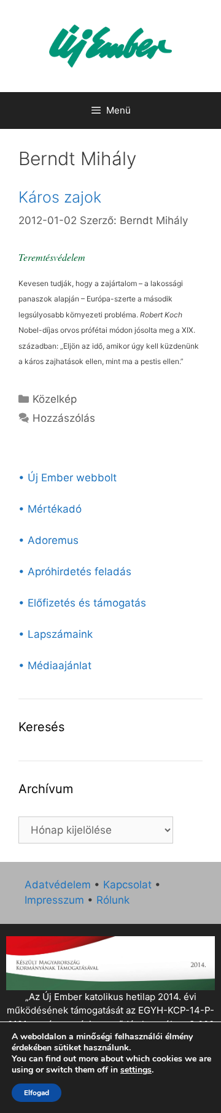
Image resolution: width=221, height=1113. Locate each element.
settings (136, 1070)
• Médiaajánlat (54, 665)
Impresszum (54, 900)
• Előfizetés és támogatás (82, 603)
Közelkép (55, 399)
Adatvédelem (58, 884)
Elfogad (36, 1093)
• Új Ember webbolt (67, 477)
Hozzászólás (64, 418)
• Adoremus (48, 540)
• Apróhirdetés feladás (74, 571)
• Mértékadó (50, 509)
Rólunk (113, 900)
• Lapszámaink (55, 634)
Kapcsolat (127, 884)
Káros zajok (59, 197)
